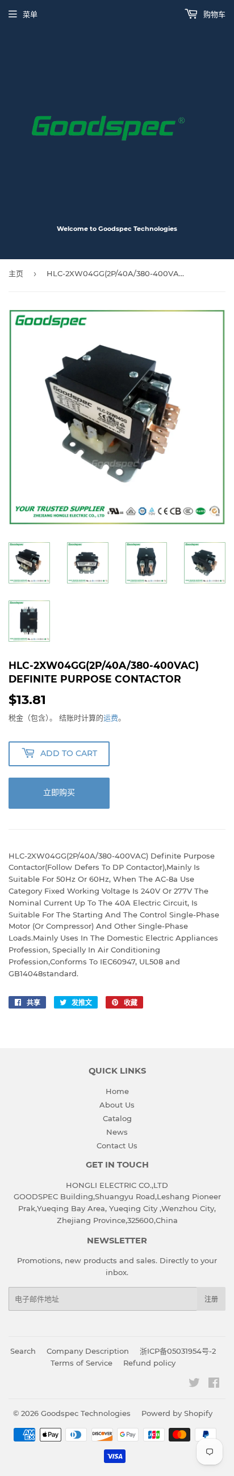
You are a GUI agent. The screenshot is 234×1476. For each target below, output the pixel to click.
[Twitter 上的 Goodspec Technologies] (194, 1384)
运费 (110, 717)
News (117, 1131)
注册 (211, 1299)
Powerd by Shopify (176, 1413)
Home (117, 1091)
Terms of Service (81, 1362)
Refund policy (149, 1362)
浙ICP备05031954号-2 (178, 1350)
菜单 (30, 14)
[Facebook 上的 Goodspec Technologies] (214, 1384)
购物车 (213, 14)
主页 (16, 273)
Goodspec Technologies (86, 1413)
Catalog (117, 1118)
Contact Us (117, 1145)
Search (23, 1350)
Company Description (88, 1350)
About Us (117, 1104)
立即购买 (59, 792)
